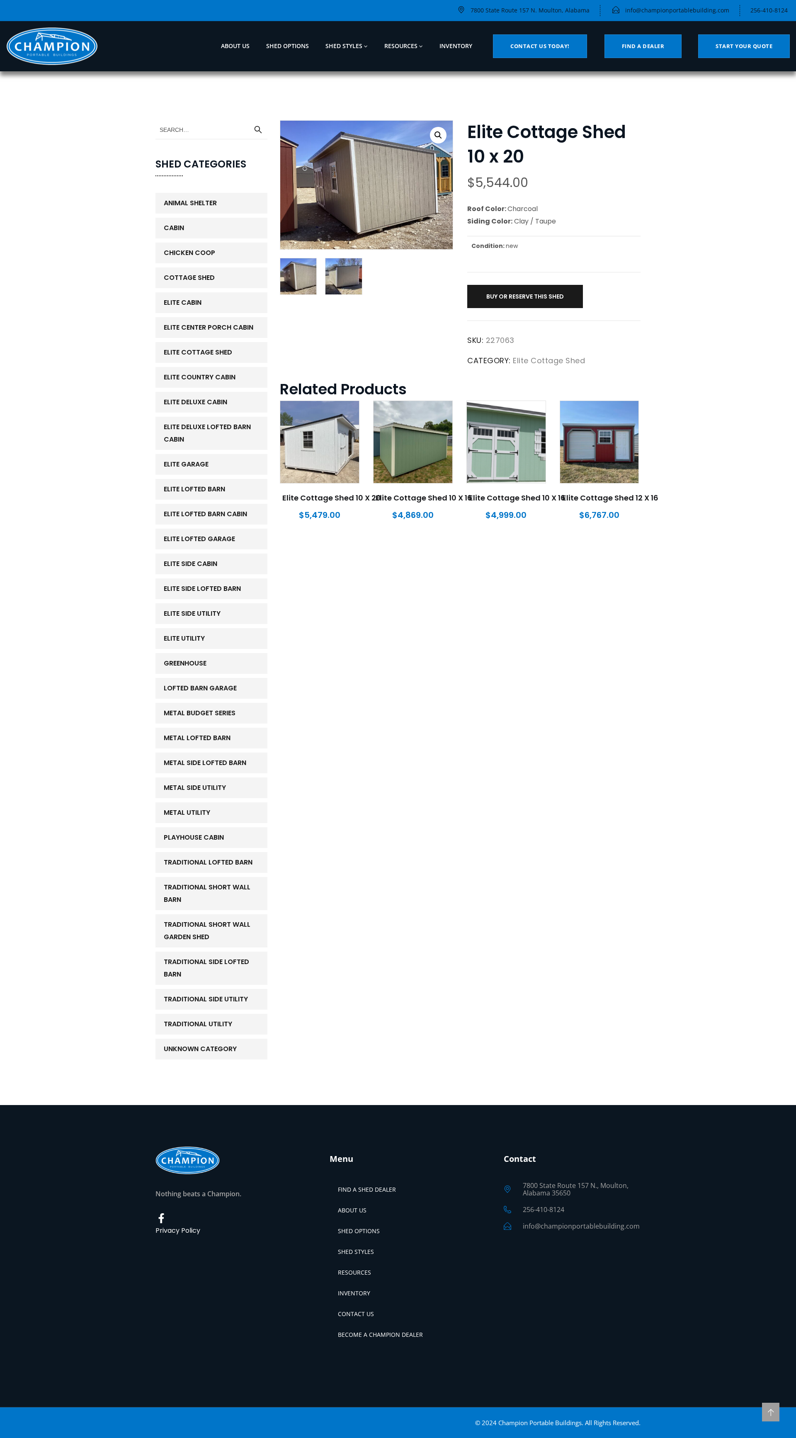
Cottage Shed (189, 277)
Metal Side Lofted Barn (205, 763)
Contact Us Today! (540, 46)
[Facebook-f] (161, 1218)
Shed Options (287, 46)
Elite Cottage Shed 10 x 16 (424, 498)
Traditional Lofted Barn (208, 862)
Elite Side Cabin (190, 563)
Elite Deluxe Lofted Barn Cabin (207, 433)
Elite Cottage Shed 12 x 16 (610, 498)
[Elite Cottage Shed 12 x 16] (599, 442)
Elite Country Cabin (199, 377)
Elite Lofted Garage (199, 539)
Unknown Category (200, 1049)
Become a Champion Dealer (380, 1334)
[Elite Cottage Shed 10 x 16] (413, 442)
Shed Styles (343, 46)
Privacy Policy (177, 1230)
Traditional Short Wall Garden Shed (207, 931)
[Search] (257, 129)
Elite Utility (184, 638)
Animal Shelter (190, 203)
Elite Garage (186, 464)
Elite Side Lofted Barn (202, 588)
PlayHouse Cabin (194, 837)
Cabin (174, 228)
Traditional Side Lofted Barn (206, 968)
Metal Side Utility (195, 787)
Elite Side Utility (192, 613)
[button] (438, 135)
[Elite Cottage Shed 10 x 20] (319, 442)
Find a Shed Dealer (367, 1189)
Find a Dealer (643, 46)
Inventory (455, 46)
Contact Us (356, 1314)
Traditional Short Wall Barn (207, 893)
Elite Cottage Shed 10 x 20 (331, 498)
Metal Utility (187, 812)
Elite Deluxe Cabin (195, 402)
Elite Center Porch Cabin (208, 327)
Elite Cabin (182, 302)
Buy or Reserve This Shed (525, 296)
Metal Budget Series (199, 713)
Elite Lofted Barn (194, 489)
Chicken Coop (189, 252)
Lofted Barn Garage (200, 688)
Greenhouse (185, 663)
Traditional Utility (198, 1024)
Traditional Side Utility (206, 999)
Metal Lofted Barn (197, 738)
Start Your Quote (744, 46)
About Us (235, 46)
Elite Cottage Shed (549, 360)
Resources (400, 46)
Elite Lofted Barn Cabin (205, 514)
